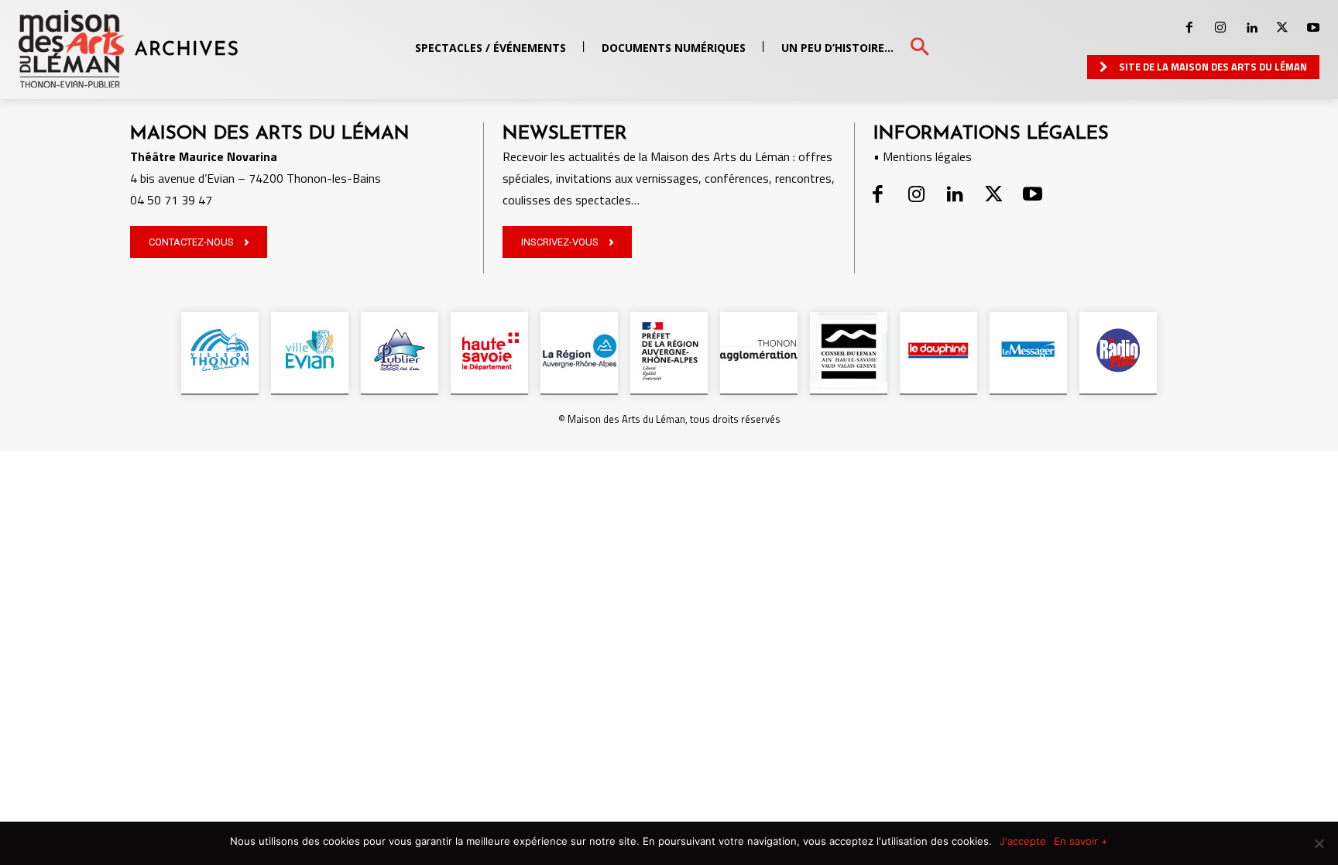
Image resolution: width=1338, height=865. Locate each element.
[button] (919, 48)
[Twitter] (1282, 27)
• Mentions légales (922, 156)
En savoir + (1081, 841)
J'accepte (1023, 841)
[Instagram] (1220, 27)
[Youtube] (1313, 27)
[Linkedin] (1251, 27)
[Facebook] (1189, 27)
